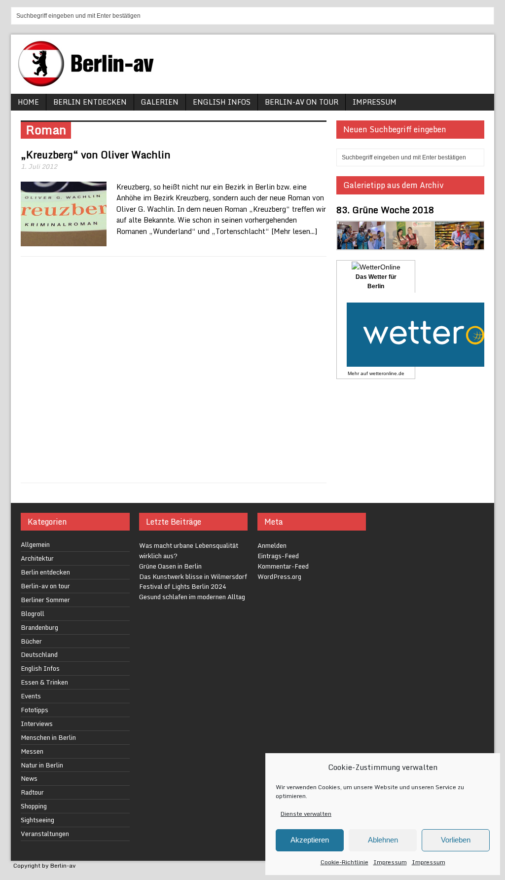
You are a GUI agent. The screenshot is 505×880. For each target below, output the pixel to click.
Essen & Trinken (44, 682)
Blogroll (32, 613)
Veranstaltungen (45, 833)
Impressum (390, 862)
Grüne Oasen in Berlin (170, 566)
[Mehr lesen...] (294, 231)
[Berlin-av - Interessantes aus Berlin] (90, 83)
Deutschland (39, 654)
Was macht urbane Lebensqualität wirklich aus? (188, 550)
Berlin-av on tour (301, 102)
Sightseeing (37, 819)
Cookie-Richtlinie (344, 862)
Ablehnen (383, 840)
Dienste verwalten (306, 813)
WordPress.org (279, 576)
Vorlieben (455, 840)
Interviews (37, 723)
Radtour (32, 792)
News (29, 778)
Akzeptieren (309, 840)
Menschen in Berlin (48, 737)
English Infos (222, 102)
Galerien (160, 102)
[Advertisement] (173, 370)
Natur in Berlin (42, 765)
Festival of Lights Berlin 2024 (182, 586)
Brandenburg (39, 627)
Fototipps (34, 709)
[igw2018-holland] (459, 244)
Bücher (31, 641)
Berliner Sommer (45, 599)
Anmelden (272, 545)
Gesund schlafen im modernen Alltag (192, 596)
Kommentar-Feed (283, 566)
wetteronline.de (386, 373)
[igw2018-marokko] (361, 244)
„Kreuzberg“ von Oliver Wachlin (96, 155)
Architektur (37, 558)
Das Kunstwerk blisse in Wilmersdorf (193, 576)
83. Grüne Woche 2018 (385, 209)
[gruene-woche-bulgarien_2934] (410, 244)
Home (28, 102)
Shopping (34, 806)
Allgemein (35, 544)
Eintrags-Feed (278, 555)
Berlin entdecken (90, 102)
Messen (32, 751)
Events (31, 695)
